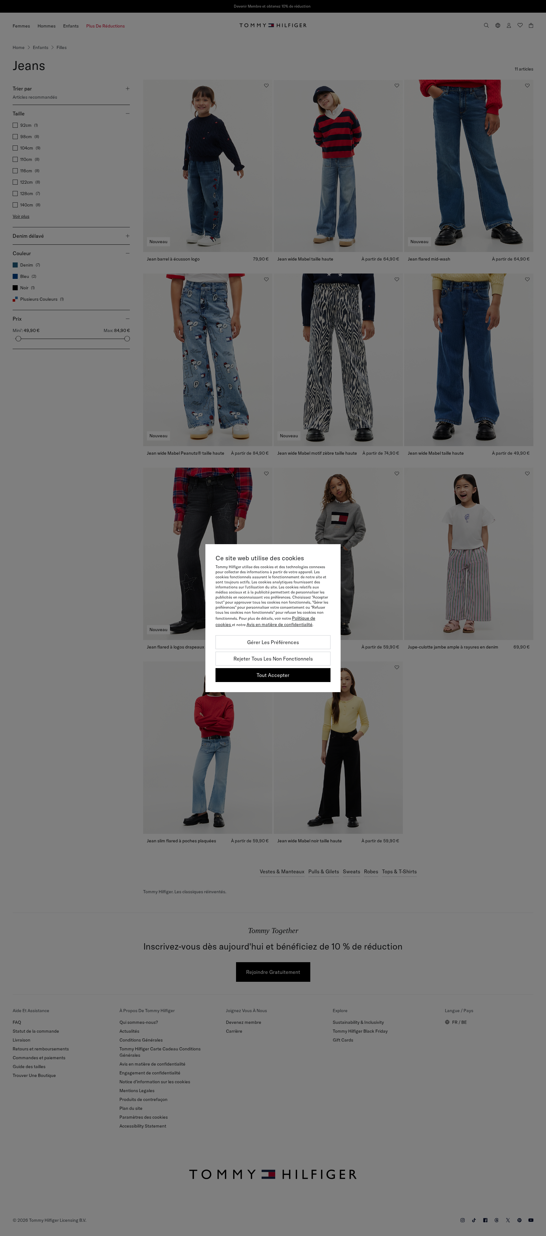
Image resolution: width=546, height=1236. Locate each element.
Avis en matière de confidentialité (279, 624)
